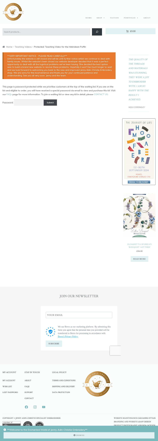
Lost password (10, 392)
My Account (8, 380)
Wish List (7, 386)
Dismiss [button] (80, 435)
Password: (8, 102)
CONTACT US (101, 94)
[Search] (97, 32)
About (147, 18)
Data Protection (61, 392)
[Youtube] (44, 407)
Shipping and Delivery (63, 386)
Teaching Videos (23, 46)
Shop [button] (99, 18)
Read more (139, 259)
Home (89, 18)
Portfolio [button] (130, 18)
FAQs (9, 94)
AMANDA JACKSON (146, 425)
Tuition (114, 18)
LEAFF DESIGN (144, 421)
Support (29, 392)
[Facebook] (26, 407)
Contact (29, 398)
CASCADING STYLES (146, 418)
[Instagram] (35, 407)
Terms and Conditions (63, 380)
